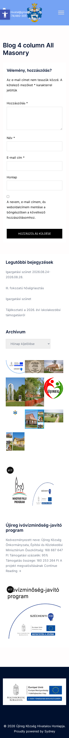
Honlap (12, 177)
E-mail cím (16, 157)
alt (10, 470)
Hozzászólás (17, 103)
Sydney (49, 731)
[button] (5, 15)
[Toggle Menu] (61, 12)
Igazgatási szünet (18, 299)
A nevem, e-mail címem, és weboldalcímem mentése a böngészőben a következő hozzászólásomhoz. (26, 209)
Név (11, 138)
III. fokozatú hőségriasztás (25, 288)
